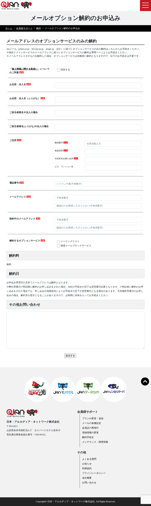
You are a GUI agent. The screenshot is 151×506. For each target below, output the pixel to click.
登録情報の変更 (90, 432)
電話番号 (16, 183)
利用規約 (87, 468)
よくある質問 (89, 459)
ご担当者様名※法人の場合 (23, 112)
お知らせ (87, 463)
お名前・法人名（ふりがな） (26, 98)
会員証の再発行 (90, 428)
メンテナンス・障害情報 (95, 442)
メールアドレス (19, 196)
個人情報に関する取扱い (25, 69)
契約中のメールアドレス (24, 218)
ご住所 (15, 140)
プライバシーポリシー (94, 473)
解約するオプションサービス (26, 240)
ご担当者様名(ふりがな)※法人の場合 (29, 126)
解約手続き (88, 437)
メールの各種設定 (91, 423)
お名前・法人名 (19, 84)
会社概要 (87, 478)
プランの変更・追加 (92, 418)
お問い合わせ (89, 482)
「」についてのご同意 (29, 71)
